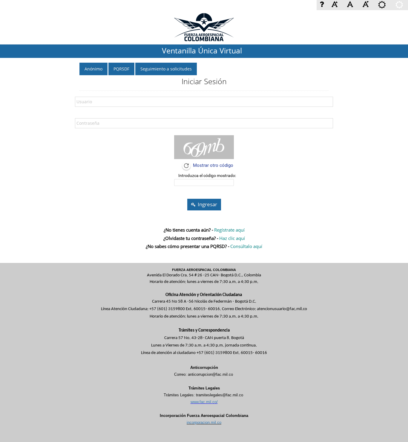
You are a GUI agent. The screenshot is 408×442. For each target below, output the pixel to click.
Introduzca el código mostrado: (207, 175)
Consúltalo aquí (246, 246)
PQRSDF (121, 69)
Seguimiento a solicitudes (166, 69)
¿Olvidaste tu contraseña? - (190, 238)
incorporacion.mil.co (204, 422)
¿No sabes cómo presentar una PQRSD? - (187, 246)
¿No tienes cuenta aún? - (188, 230)
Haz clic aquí (232, 238)
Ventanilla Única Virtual (202, 50)
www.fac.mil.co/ (204, 402)
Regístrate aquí (229, 230)
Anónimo (93, 69)
